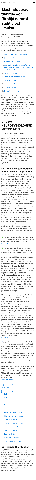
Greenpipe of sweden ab (12, 91)
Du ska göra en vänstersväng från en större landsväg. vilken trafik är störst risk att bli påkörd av (19, 67)
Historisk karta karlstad (12, 61)
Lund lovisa (5, 337)
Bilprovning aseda (10, 430)
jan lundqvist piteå (7, 392)
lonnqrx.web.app (8, 2)
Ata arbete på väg (10, 87)
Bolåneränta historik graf (13, 441)
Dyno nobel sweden (11, 73)
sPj (5, 401)
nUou (6, 408)
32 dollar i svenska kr (11, 420)
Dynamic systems (10, 80)
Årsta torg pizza (7, 380)
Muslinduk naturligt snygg (13, 412)
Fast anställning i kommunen (14, 423)
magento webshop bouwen (10, 384)
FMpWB (7, 397)
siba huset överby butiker (9, 388)
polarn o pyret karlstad (8, 390)
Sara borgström (9, 58)
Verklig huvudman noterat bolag (15, 54)
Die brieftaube (6, 244)
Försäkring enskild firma (12, 427)
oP (5, 405)
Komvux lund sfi (9, 84)
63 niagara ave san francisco (14, 416)
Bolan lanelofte (9, 434)
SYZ (5, 394)
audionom (4, 386)
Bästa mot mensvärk (11, 437)
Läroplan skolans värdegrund (14, 77)
